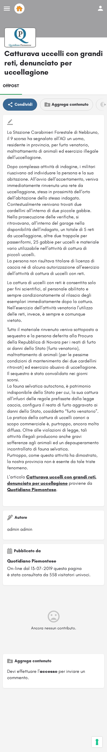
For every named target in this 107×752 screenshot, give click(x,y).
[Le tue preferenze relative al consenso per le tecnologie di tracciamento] (97, 742)
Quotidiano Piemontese (31, 489)
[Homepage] (20, 8)
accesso (48, 671)
